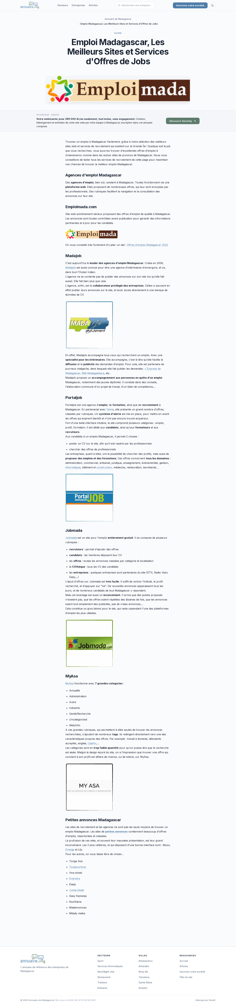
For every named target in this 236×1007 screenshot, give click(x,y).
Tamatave (144, 977)
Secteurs (62, 5)
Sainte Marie (145, 982)
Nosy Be (143, 971)
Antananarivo (146, 960)
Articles (93, 5)
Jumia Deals (76, 890)
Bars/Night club (105, 971)
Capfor (92, 743)
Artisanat (102, 987)
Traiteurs (102, 982)
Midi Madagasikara (93, 373)
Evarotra (74, 878)
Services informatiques (110, 966)
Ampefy (143, 987)
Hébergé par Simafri (205, 1000)
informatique (73, 467)
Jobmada (71, 537)
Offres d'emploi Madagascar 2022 (147, 244)
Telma (110, 409)
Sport (100, 960)
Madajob (70, 267)
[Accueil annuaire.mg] (29, 5)
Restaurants (104, 977)
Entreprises (78, 5)
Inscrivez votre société (190, 5)
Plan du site (186, 977)
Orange (69, 849)
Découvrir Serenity (180, 121)
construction (104, 467)
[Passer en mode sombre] (213, 5)
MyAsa (69, 683)
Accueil (184, 960)
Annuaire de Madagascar (118, 19)
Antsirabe (144, 966)
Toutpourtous (77, 867)
